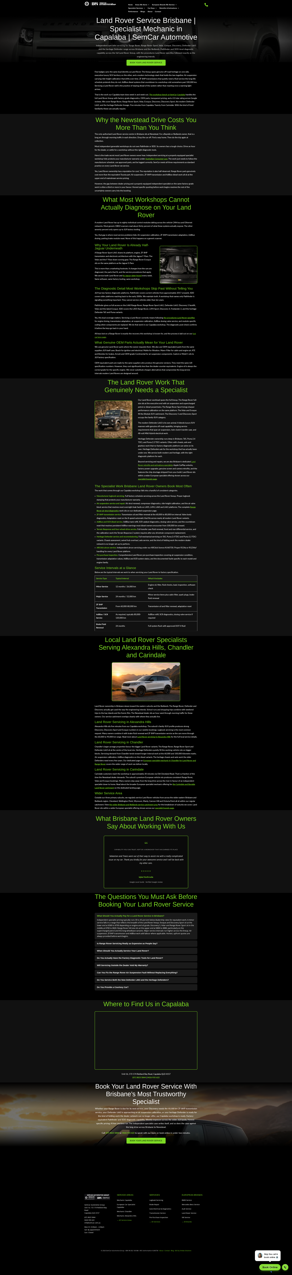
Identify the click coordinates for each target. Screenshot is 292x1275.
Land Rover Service (189, 1213)
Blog (172, 1251)
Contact (158, 11)
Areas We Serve (141, 5)
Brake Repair (154, 1204)
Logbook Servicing (156, 1200)
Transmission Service (157, 1213)
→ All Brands (187, 1222)
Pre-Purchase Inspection (158, 1217)
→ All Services (154, 1222)
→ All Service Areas (124, 1220)
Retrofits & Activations (168, 8)
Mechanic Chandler (124, 1211)
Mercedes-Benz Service (191, 1204)
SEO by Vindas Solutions (183, 1251)
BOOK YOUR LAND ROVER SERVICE (146, 63)
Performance (133, 11)
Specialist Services (135, 8)
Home (130, 5)
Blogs (143, 11)
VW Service (186, 1217)
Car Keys (151, 8)
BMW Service (187, 1200)
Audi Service (186, 1209)
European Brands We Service (163, 5)
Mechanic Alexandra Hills (126, 1216)
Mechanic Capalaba (124, 1200)
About (150, 11)
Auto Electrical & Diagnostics (160, 1209)
